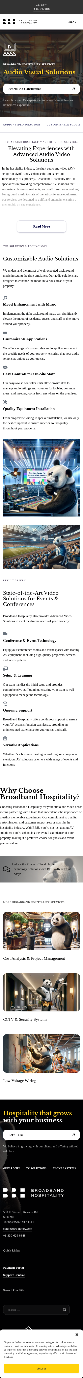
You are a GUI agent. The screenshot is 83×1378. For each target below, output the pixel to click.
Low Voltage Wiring (19, 1080)
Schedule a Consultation (25, 89)
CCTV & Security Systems (25, 1019)
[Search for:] (36, 1309)
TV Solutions (36, 1168)
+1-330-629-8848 (14, 1235)
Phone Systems (64, 1168)
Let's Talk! (15, 1135)
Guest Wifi (11, 1168)
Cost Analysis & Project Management (34, 958)
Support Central (14, 1275)
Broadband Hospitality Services (29, 64)
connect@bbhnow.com (17, 1228)
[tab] (41, 869)
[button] (77, 1335)
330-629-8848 (41, 9)
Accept (41, 1368)
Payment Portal (13, 1267)
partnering (15, 812)
